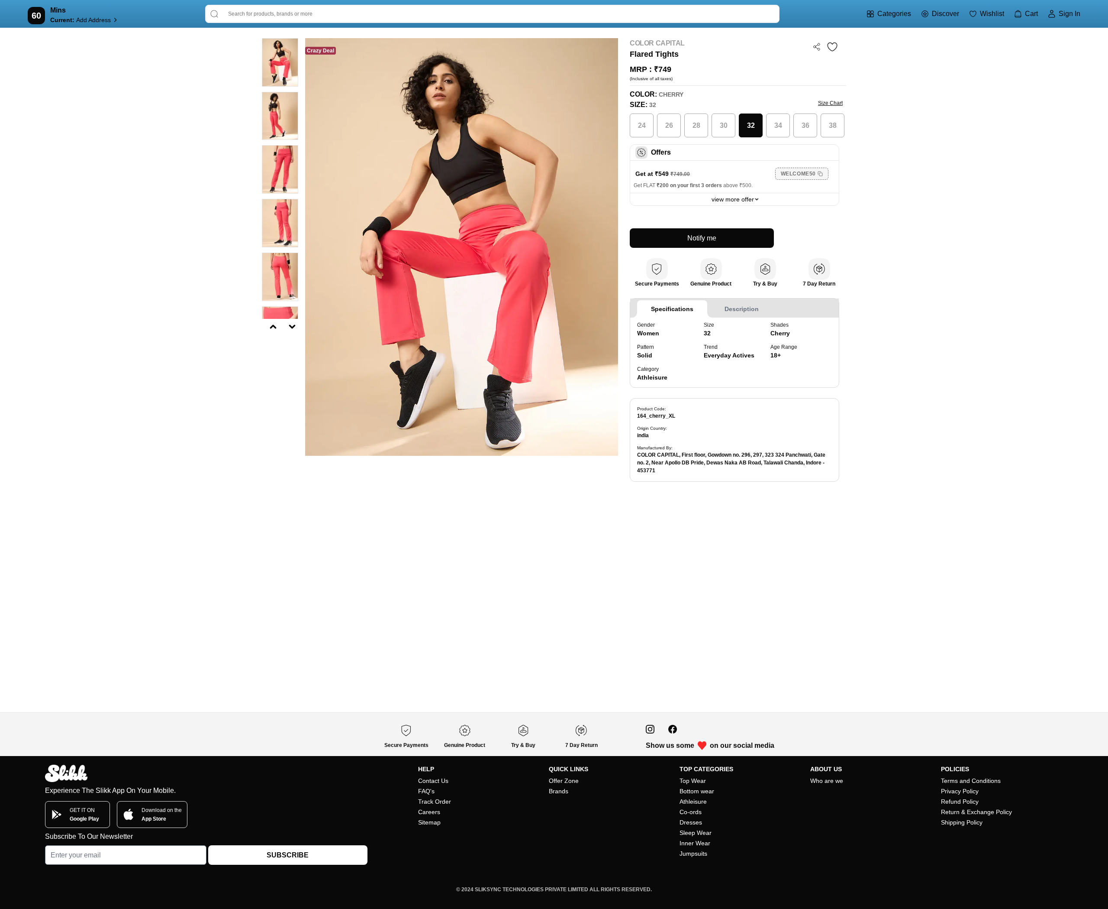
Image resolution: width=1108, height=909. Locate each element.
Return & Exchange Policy (976, 811)
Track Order (434, 801)
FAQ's (426, 791)
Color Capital (657, 43)
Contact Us (433, 780)
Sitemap (429, 822)
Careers (429, 811)
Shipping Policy (961, 822)
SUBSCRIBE (288, 855)
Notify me (701, 238)
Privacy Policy (960, 791)
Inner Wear (695, 843)
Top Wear (693, 780)
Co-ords (691, 811)
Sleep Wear (696, 832)
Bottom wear (697, 791)
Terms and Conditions (971, 780)
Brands (558, 791)
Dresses (691, 822)
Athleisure (693, 801)
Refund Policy (960, 801)
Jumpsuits (693, 853)
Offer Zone (564, 780)
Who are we (826, 780)
